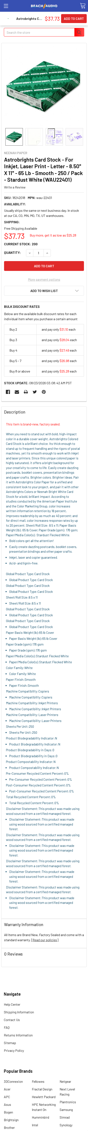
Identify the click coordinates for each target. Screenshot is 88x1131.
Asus (7, 1104)
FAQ (7, 1027)
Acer (7, 1089)
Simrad (65, 1117)
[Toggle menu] (6, 6)
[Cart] (82, 6)
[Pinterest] (44, 392)
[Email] (17, 392)
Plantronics (68, 1102)
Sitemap (10, 1043)
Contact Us (12, 1020)
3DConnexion (13, 1081)
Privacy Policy (14, 1050)
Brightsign (11, 1120)
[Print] (26, 392)
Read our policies (44, 940)
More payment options (44, 279)
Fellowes (38, 1081)
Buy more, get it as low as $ (53, 235)
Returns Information (18, 1035)
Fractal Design (42, 1089)
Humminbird (40, 1117)
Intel (35, 1125)
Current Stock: (21, 244)
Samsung (66, 1110)
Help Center (12, 1004)
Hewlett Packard (44, 1097)
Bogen (8, 1112)
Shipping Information (19, 1012)
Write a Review (15, 187)
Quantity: (12, 252)
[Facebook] (8, 392)
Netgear (65, 1081)
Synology (66, 1125)
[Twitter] (35, 392)
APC (7, 1097)
